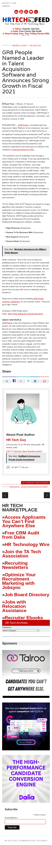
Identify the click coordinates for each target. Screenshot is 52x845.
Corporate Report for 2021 (23, 149)
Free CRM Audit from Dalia (20, 535)
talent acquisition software (34, 487)
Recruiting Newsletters (15, 565)
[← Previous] (5, 495)
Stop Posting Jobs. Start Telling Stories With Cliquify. (27, 34)
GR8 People (23, 125)
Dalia (15, 31)
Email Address (11, 818)
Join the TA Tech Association (21, 553)
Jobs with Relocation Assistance (14, 606)
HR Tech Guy (35, 45)
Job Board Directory (27, 594)
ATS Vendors (28, 483)
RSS (26, 12)
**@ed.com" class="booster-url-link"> (24, 451)
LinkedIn (6, 6)
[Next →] (47, 495)
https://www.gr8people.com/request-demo (25, 314)
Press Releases (41, 483)
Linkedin (16, 12)
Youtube (21, 12)
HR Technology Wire (27, 544)
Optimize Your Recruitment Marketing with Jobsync (19, 581)
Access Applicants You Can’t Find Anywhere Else (23, 521)
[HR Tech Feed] (26, 25)
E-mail (31, 12)
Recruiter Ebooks (24, 617)
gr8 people (15, 487)
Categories (6, 627)
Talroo (18, 29)
